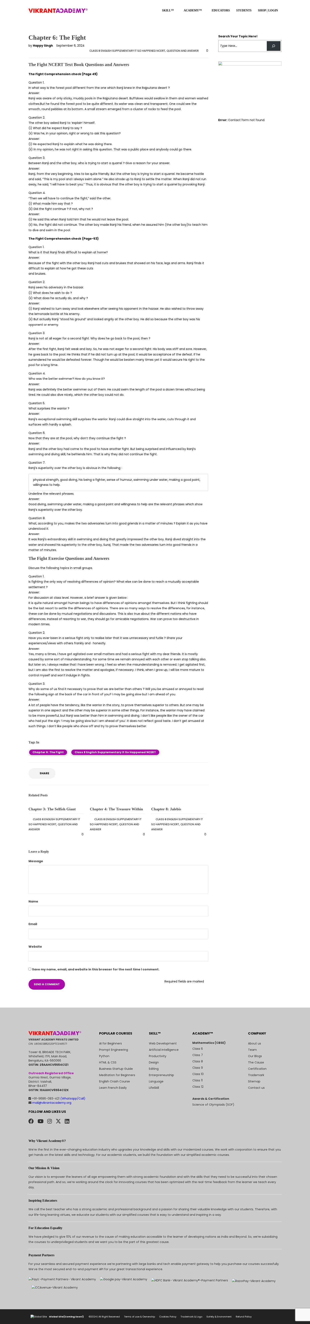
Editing (154, 1069)
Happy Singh (43, 45)
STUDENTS (244, 10)
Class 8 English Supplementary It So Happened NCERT (127, 51)
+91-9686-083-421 (58, 1098)
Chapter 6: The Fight (48, 752)
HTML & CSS (107, 1062)
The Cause (256, 1062)
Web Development (163, 1043)
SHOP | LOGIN (268, 10)
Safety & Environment (219, 1316)
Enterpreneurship (161, 1075)
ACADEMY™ (193, 10)
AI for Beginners (110, 1043)
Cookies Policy (167, 1316)
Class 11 (197, 1080)
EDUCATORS (221, 10)
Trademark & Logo (191, 1316)
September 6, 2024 (70, 45)
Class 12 (198, 1087)
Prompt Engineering (113, 1050)
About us (254, 1043)
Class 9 (197, 1068)
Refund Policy (244, 1316)
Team (252, 1050)
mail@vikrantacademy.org (51, 1103)
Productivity (157, 1056)
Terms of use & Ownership (139, 1316)
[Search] (273, 46)
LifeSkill (154, 1088)
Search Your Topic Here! (237, 36)
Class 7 (197, 1055)
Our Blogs (255, 1056)
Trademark (256, 1075)
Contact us (256, 1088)
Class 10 (198, 1074)
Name (33, 901)
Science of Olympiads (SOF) (213, 1104)
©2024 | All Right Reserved (104, 1316)
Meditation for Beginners (117, 1075)
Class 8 (197, 1061)
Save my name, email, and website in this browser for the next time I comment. (95, 969)
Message (36, 861)
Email (33, 924)
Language (156, 1081)
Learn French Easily (113, 1088)
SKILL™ (168, 10)
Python (104, 1056)
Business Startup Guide (116, 1069)
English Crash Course (114, 1081)
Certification (257, 1069)
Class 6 (197, 1049)
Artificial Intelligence (164, 1050)
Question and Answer (183, 51)
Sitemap (254, 1081)
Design (154, 1062)
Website (35, 946)
